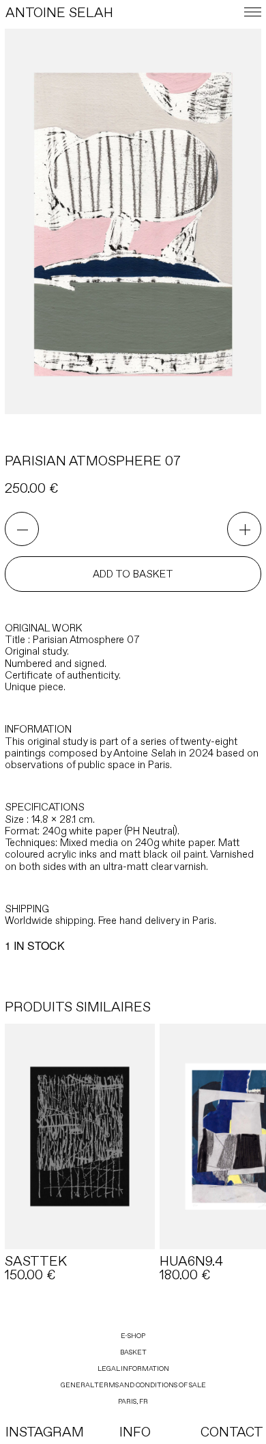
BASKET (133, 1352)
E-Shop (133, 1335)
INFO (135, 1431)
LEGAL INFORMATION (133, 1368)
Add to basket (133, 574)
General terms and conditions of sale (133, 1385)
